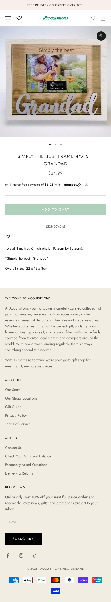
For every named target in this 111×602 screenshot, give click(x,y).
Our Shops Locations (21, 398)
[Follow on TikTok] (34, 555)
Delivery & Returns (19, 473)
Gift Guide (13, 406)
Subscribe (23, 538)
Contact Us (13, 447)
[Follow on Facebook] (7, 555)
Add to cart (55, 209)
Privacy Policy (16, 415)
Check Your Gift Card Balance (28, 456)
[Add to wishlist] (9, 236)
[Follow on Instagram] (21, 555)
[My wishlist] (19, 17)
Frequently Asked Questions (26, 464)
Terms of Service (18, 423)
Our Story (12, 389)
